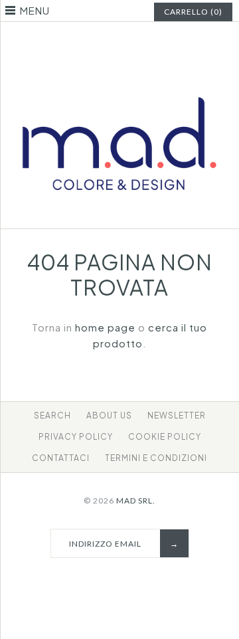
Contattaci (61, 458)
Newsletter (176, 415)
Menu (35, 10)
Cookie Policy (164, 437)
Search (52, 415)
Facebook (95, 42)
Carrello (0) (193, 12)
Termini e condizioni (156, 458)
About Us (109, 415)
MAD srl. (135, 500)
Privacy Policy (76, 437)
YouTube (144, 42)
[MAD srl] (119, 79)
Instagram (128, 42)
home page (105, 327)
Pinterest (111, 42)
